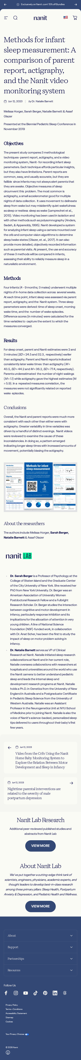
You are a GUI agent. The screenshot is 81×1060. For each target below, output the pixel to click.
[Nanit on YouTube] (25, 993)
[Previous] (5, 4)
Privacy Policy (12, 1005)
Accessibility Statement (16, 1013)
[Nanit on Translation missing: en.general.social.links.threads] (65, 993)
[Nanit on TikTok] (35, 993)
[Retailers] (65, 18)
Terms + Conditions (14, 1009)
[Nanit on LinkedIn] (55, 993)
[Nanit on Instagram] (16, 993)
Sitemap (9, 1017)
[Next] (76, 4)
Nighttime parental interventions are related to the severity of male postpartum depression (34, 793)
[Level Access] (8, 1052)
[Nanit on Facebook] (6, 993)
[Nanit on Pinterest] (45, 993)
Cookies (9, 1022)
